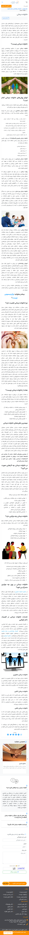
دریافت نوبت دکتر (8, 933)
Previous (27, 759)
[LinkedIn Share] (16, 734)
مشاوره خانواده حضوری (20, 592)
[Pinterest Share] (8, 734)
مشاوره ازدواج (7, 636)
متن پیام (24, 850)
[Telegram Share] (18, 734)
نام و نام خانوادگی (21, 837)
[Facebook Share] (13, 734)
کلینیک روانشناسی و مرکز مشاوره (9, 631)
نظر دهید (5, 18)
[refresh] (14, 868)
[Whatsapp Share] (21, 734)
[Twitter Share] (10, 734)
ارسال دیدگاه (14, 872)
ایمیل (25, 844)
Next (1, 759)
